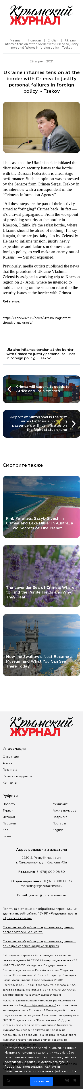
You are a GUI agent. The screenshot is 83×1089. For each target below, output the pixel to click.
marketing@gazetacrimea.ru (41, 886)
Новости (34, 40)
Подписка (10, 769)
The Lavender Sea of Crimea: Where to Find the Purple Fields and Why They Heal (40, 592)
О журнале (11, 756)
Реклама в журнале (17, 776)
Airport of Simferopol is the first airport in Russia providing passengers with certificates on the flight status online (38, 423)
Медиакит (60, 804)
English (53, 40)
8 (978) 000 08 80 (51, 871)
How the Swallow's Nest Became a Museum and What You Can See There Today (39, 661)
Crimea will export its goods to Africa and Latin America (42, 389)
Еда (5, 830)
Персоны (9, 823)
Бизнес (8, 836)
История (9, 817)
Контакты (10, 782)
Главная (15, 40)
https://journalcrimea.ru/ (39, 1005)
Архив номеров (64, 810)
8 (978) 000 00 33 (58, 881)
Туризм (8, 810)
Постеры (59, 823)
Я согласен (41, 1081)
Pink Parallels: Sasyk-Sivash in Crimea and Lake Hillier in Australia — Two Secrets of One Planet (39, 523)
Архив (7, 763)
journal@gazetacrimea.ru (47, 895)
